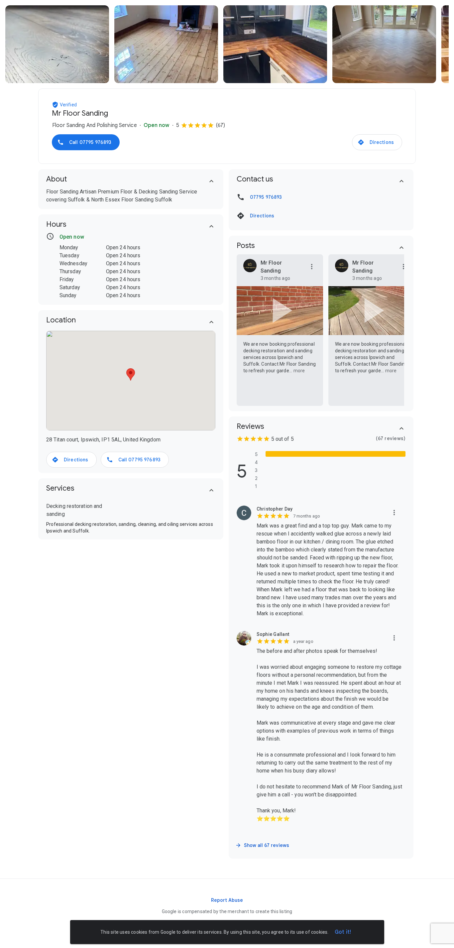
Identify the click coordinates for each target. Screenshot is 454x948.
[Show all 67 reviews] (262, 845)
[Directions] (377, 142)
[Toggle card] (211, 181)
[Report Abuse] (227, 900)
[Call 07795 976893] (86, 142)
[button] (56, 104)
